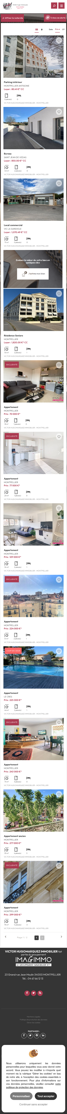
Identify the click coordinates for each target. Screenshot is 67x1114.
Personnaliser (21, 1096)
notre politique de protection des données (33, 1085)
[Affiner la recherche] (54, 5)
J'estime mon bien (36, 274)
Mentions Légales (33, 1017)
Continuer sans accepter (33, 1104)
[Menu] (61, 5)
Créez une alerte (58, 18)
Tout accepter (45, 1096)
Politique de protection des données (33, 1019)
